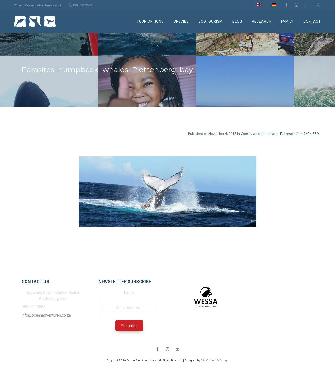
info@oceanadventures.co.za (46, 315)
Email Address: (129, 307)
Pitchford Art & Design (215, 360)
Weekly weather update (259, 133)
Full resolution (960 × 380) (300, 133)
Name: (129, 292)
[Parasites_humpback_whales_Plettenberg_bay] (167, 192)
